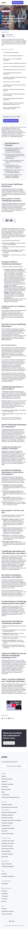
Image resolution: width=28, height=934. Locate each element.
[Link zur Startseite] (4, 2)
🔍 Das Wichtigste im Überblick (11, 52)
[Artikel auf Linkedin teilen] (8, 718)
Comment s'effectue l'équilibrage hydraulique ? (14, 63)
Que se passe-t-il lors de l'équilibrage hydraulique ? (12, 59)
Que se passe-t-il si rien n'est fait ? (11, 81)
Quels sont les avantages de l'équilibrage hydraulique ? (13, 99)
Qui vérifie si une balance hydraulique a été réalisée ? (13, 90)
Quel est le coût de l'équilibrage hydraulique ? (14, 66)
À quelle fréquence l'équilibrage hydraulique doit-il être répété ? (14, 94)
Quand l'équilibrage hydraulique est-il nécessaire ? (12, 73)
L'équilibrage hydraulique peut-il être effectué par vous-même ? (14, 85)
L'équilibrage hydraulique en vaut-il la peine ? (14, 69)
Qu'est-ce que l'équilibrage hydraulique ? (13, 55)
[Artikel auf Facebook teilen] (2, 718)
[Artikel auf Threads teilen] (10, 718)
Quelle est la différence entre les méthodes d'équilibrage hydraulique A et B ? (13, 103)
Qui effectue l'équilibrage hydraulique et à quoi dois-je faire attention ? (14, 78)
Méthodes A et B (17, 660)
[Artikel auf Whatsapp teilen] (13, 718)
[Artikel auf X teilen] (4, 718)
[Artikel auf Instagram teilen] (6, 718)
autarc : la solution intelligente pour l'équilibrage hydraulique (11, 108)
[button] (25, 2)
